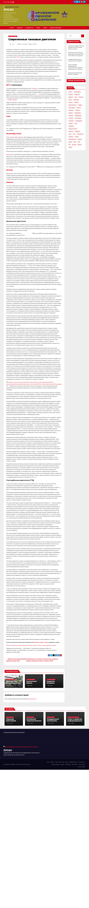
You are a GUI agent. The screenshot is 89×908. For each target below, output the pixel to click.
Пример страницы (55, 764)
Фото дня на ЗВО (81, 766)
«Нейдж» (80, 105)
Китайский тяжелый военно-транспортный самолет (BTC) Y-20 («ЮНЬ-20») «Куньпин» (76, 54)
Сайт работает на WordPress (9, 764)
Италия (70, 142)
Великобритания (13, 134)
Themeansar (27, 764)
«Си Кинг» (71, 118)
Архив (45, 27)
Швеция (9, 182)
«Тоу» (75, 123)
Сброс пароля (74, 764)
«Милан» (71, 102)
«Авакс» (70, 91)
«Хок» (70, 134)
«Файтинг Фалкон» (73, 128)
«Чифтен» (30, 44)
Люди (38, 27)
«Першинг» (71, 110)
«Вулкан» (71, 94)
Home (48, 762)
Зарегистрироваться (73, 762)
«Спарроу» (71, 120)
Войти (59, 762)
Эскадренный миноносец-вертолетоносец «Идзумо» (54, 721)
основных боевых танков (41, 642)
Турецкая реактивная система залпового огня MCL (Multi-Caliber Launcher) (76, 47)
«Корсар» (81, 97)
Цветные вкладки (55, 27)
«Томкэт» (71, 123)
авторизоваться (32, 698)
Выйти (67, 762)
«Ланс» (70, 99)
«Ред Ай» (71, 112)
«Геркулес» (77, 94)
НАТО (18, 57)
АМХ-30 (35, 44)
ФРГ (8, 85)
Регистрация (67, 764)
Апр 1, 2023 (10, 723)
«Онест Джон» (72, 107)
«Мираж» (76, 102)
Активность (29, 27)
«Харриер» (77, 131)
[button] (84, 27)
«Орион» (79, 107)
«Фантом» (71, 131)
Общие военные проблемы (73, 717)
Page (56, 762)
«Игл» (76, 97)
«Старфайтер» (78, 120)
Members (52, 762)
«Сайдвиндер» (78, 115)
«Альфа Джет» (77, 91)
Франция (8, 154)
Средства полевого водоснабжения (53, 683)
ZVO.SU (8, 9)
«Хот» (74, 134)
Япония (9, 170)
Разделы (20, 27)
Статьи (11, 27)
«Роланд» (71, 115)
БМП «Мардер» (13, 99)
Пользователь (82, 762)
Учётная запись (81, 764)
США (8, 116)
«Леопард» (24, 44)
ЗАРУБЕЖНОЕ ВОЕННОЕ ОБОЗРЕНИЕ (14, 732)
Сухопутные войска (13, 36)
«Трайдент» (71, 126)
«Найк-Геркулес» (72, 105)
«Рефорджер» (77, 112)
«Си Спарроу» (78, 118)
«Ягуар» (77, 136)
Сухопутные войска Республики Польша (31, 683)
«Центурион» (80, 134)
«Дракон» (71, 97)
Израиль (80, 139)
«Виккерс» (19, 44)
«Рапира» (77, 110)
